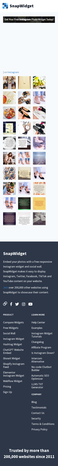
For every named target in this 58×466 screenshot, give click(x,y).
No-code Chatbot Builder (41, 368)
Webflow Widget (12, 381)
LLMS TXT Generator (37, 385)
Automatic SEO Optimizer (40, 377)
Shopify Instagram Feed (13, 365)
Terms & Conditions (42, 424)
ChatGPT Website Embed (13, 351)
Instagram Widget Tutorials (41, 334)
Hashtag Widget (12, 344)
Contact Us (37, 413)
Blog (34, 402)
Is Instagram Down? (42, 353)
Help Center (38, 322)
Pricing (7, 386)
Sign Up (7, 392)
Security (36, 418)
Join (5, 287)
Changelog (37, 342)
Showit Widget (11, 358)
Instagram (13, 72)
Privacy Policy (39, 429)
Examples (36, 328)
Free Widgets (10, 328)
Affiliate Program (41, 347)
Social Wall (9, 333)
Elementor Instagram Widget (13, 374)
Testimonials (38, 407)
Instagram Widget (13, 339)
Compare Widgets (13, 322)
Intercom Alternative (37, 360)
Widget (22, 5)
